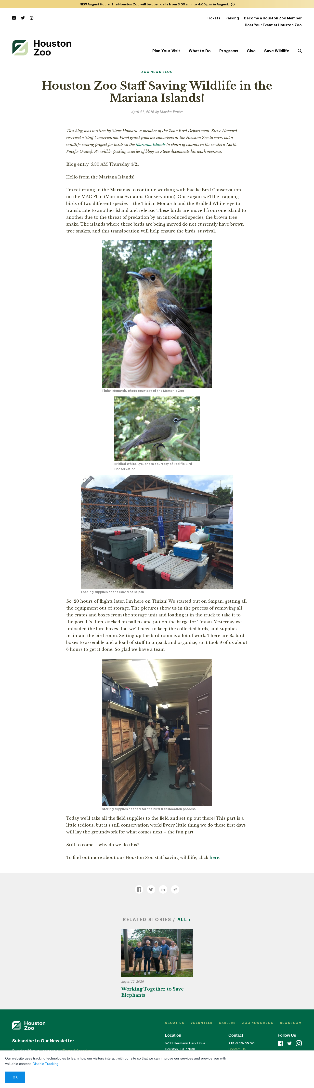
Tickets (213, 18)
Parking (232, 18)
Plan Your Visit (166, 51)
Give (251, 51)
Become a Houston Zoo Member (273, 18)
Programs (228, 51)
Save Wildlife (276, 51)
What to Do (200, 51)
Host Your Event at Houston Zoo (273, 25)
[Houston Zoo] (41, 47)
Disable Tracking (45, 1064)
